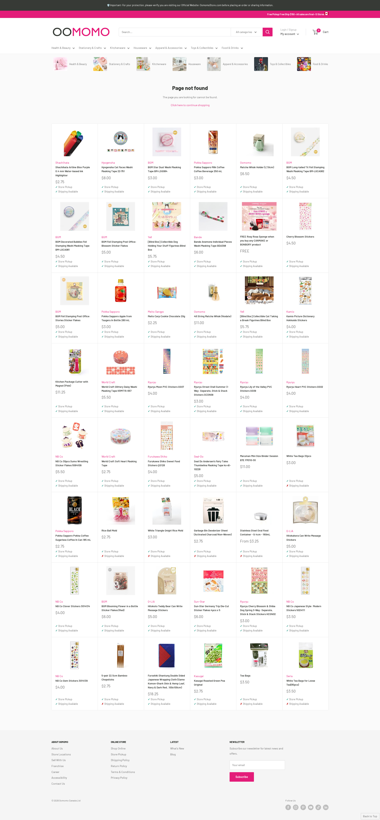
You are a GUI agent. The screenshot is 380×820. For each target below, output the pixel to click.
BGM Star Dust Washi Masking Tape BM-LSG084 (164, 169)
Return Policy (119, 766)
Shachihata (62, 162)
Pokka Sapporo (203, 162)
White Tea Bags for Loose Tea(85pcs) (300, 682)
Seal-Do (198, 456)
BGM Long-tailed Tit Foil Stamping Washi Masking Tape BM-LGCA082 (305, 169)
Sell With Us (58, 760)
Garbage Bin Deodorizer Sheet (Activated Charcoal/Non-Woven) (213, 532)
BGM (150, 162)
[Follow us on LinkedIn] (326, 807)
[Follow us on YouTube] (311, 807)
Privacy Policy (119, 777)
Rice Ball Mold (109, 530)
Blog (173, 754)
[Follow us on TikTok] (318, 807)
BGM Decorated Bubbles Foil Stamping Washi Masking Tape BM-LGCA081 (72, 245)
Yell (150, 237)
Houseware (140, 47)
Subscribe (242, 776)
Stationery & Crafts (90, 47)
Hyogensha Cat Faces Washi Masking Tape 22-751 (117, 169)
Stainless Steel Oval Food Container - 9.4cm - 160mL (255, 532)
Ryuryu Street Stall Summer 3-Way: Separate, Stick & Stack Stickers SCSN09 (211, 390)
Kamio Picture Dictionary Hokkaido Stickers (300, 318)
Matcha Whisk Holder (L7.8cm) (257, 167)
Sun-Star (199, 601)
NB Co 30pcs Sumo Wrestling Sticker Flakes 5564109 (71, 463)
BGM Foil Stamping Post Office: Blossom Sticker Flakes (119, 243)
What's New (177, 748)
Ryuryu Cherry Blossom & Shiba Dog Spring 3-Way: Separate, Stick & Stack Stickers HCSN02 (258, 610)
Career (55, 772)
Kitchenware (117, 47)
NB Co (59, 456)
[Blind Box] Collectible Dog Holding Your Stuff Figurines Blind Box (166, 245)
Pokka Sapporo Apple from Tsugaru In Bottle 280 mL (117, 318)
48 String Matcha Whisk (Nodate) (212, 316)
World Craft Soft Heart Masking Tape (119, 463)
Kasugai (199, 676)
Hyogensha (108, 162)
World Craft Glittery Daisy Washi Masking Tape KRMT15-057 (119, 388)
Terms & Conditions (123, 772)
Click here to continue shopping (190, 105)
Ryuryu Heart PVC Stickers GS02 (304, 386)
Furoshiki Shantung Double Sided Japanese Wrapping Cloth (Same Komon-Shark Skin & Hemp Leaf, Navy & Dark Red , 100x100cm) (166, 681)
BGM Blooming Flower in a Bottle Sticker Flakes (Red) (120, 608)
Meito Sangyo (156, 311)
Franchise (57, 766)
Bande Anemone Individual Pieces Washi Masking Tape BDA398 (213, 243)
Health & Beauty (60, 47)
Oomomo (245, 162)
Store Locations (61, 754)
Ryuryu (152, 382)
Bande (198, 237)
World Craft (108, 382)
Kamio (290, 311)
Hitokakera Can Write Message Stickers (303, 537)
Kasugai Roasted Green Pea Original (209, 682)
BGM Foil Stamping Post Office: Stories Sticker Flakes (72, 318)
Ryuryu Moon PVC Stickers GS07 (166, 386)
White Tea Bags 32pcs (298, 456)
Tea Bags (245, 675)
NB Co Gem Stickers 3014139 (71, 680)
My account (288, 34)
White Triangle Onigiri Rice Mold (165, 530)
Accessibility (59, 777)
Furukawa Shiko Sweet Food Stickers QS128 (164, 463)
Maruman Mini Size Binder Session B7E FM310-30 (259, 457)
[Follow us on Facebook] (288, 807)
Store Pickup (118, 754)
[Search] (268, 32)
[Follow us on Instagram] (295, 807)
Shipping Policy (120, 760)
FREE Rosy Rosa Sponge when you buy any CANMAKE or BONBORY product (257, 240)
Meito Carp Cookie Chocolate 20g (166, 316)
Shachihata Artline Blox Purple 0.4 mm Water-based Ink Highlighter (72, 171)
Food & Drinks (230, 47)
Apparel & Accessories (168, 47)
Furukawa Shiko (157, 456)
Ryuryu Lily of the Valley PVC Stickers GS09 (256, 388)
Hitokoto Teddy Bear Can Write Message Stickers (165, 608)
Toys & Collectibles (202, 47)
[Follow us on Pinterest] (303, 807)
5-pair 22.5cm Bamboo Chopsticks (114, 677)
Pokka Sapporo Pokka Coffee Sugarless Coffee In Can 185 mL (73, 537)
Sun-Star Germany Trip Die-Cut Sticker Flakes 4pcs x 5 (211, 608)
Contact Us (58, 783)
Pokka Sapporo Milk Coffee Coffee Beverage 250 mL (209, 169)
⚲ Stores (319, 14)
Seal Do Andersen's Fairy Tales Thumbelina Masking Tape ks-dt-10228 (212, 465)
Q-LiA (289, 531)
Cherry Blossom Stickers (300, 236)
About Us (57, 748)
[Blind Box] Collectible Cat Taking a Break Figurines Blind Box (259, 318)
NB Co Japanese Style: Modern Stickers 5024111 (303, 608)
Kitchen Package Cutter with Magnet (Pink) (71, 383)
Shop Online (118, 748)
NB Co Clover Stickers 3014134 (72, 606)
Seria (289, 676)
